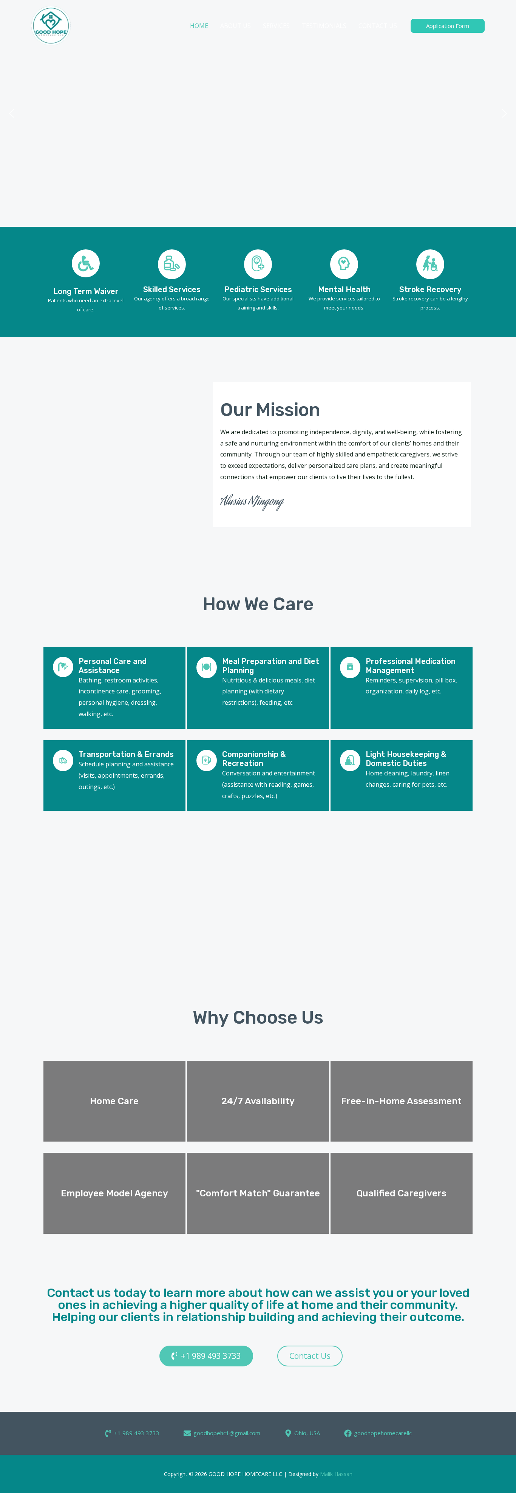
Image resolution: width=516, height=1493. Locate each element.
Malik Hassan (336, 1474)
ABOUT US (235, 26)
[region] (258, 113)
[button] (12, 113)
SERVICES (276, 26)
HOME (199, 26)
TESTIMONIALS (324, 26)
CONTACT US (377, 26)
